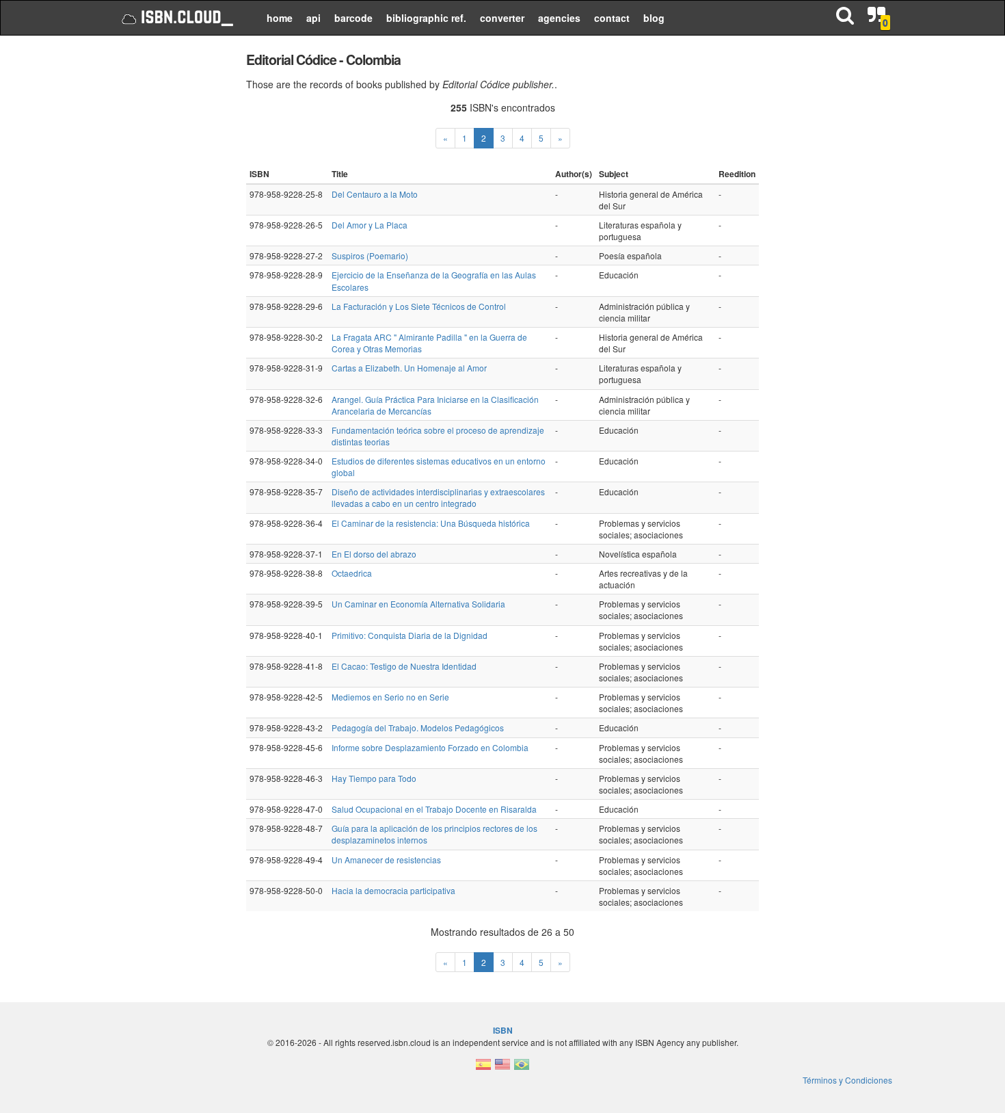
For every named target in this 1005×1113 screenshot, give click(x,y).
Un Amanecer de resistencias (386, 859)
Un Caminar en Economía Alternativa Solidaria (418, 604)
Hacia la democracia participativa (393, 890)
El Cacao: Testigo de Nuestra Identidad (404, 666)
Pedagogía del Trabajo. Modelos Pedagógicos (418, 727)
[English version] (502, 1068)
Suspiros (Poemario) (370, 255)
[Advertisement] (169, 253)
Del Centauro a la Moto (375, 194)
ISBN (503, 1030)
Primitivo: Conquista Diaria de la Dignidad (409, 635)
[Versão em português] (521, 1068)
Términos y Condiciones (847, 1080)
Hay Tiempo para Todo (374, 778)
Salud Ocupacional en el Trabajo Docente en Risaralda (434, 809)
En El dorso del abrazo (374, 554)
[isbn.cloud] (176, 18)
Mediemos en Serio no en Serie (390, 697)
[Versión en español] (483, 1068)
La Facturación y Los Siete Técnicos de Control (419, 306)
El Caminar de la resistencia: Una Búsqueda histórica (431, 523)
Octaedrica (352, 573)
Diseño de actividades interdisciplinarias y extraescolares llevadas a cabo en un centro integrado (438, 497)
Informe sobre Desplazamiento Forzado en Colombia (430, 747)
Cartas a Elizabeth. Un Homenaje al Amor (409, 368)
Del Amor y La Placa (369, 225)
